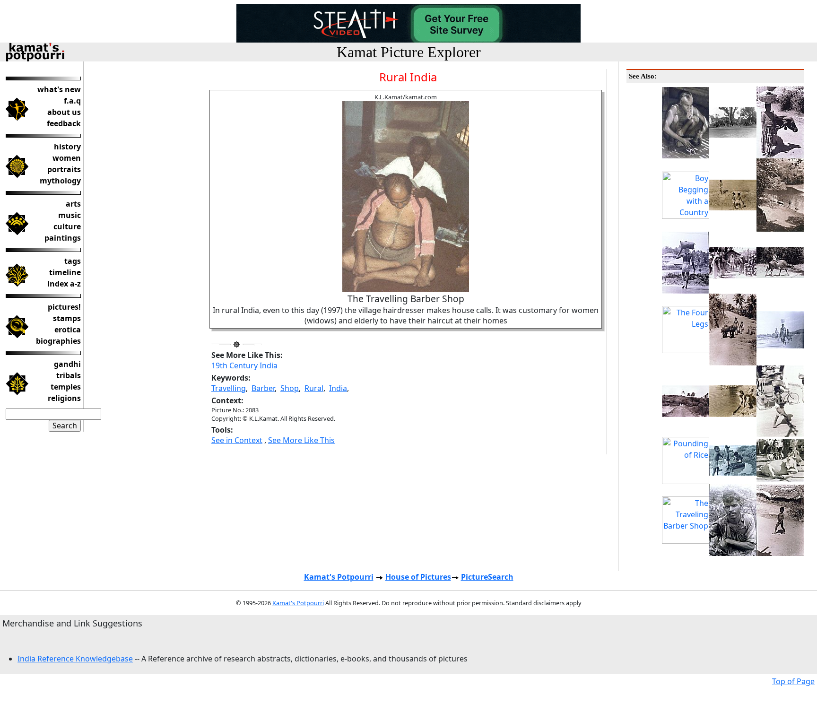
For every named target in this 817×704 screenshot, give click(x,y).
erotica (67, 329)
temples (66, 387)
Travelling (228, 388)
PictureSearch (487, 577)
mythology (60, 180)
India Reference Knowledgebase (75, 658)
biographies (58, 341)
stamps (67, 318)
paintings (62, 238)
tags (72, 261)
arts (73, 204)
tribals (68, 375)
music (69, 215)
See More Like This (301, 440)
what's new (59, 89)
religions (64, 398)
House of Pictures (418, 577)
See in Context (236, 440)
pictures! (64, 307)
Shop (289, 388)
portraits (64, 169)
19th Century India (244, 365)
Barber (263, 388)
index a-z (64, 283)
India (338, 388)
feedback (64, 123)
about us (64, 112)
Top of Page (793, 681)
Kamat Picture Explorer (409, 52)
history (67, 146)
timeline (65, 272)
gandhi (67, 364)
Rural (313, 388)
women (66, 158)
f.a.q (72, 101)
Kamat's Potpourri (339, 577)
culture (67, 226)
